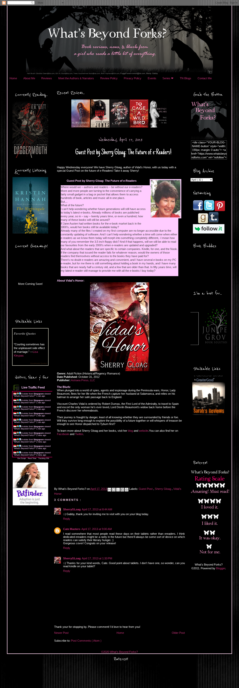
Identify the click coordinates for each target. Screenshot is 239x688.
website (143, 430)
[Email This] (109, 490)
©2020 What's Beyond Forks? (119, 651)
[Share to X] (118, 490)
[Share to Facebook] (122, 490)
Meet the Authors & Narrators (76, 78)
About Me (29, 78)
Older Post (178, 632)
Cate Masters (71, 529)
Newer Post (61, 632)
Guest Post (146, 488)
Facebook (63, 434)
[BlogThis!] (114, 490)
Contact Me (205, 78)
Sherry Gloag (163, 488)
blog (130, 430)
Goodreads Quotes (38, 363)
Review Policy (109, 78)
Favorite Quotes (25, 333)
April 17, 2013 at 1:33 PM (97, 558)
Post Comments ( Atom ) (86, 640)
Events (152, 78)
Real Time (32, 458)
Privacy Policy (132, 78)
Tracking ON (43, 458)
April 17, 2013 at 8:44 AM (97, 509)
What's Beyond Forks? (24, 396)
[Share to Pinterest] (126, 490)
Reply (66, 518)
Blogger (220, 568)
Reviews (46, 78)
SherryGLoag (72, 509)
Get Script (21, 458)
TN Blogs (185, 78)
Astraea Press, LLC (83, 380)
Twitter (79, 434)
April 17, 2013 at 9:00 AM (96, 529)
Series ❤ (167, 78)
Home (13, 78)
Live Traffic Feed (33, 387)
